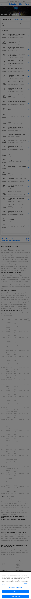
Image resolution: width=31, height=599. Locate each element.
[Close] (29, 573)
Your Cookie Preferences (15, 587)
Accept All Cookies (15, 596)
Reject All (15, 592)
